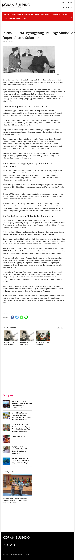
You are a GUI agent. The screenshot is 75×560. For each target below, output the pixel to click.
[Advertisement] (34, 369)
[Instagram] (66, 7)
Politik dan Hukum (23, 14)
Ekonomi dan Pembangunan (40, 14)
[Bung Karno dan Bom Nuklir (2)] (11, 335)
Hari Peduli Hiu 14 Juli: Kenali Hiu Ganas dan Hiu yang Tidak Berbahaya (21, 461)
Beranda (7, 14)
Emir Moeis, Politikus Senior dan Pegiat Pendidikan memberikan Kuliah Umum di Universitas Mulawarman (15, 500)
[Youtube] (71, 7)
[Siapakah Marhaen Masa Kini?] (43, 335)
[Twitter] (69, 7)
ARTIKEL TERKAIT (10, 327)
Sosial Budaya (55, 14)
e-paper (18, 18)
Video (24, 18)
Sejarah (64, 14)
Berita (14, 14)
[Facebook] (63, 7)
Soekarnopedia (9, 18)
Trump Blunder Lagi (19, 436)
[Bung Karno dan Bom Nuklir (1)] (27, 335)
